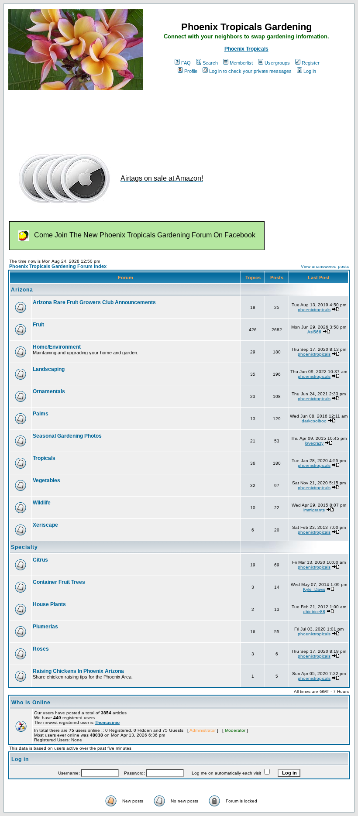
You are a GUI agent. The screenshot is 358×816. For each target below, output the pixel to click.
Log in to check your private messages (250, 71)
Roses (41, 649)
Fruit (38, 325)
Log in (309, 71)
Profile (190, 71)
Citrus (40, 560)
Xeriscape (45, 525)
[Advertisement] (167, 117)
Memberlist (241, 62)
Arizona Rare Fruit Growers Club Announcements (94, 302)
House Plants (49, 604)
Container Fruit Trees (59, 582)
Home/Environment (57, 347)
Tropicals (44, 458)
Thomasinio (107, 722)
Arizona (22, 290)
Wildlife (42, 503)
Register (311, 62)
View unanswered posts (325, 266)
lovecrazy (314, 443)
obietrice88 (314, 611)
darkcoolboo (314, 420)
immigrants (314, 509)
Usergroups (277, 62)
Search (210, 62)
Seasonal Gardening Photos (67, 436)
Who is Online (31, 702)
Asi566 (314, 331)
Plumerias (45, 627)
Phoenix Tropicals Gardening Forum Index (58, 266)
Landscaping (49, 369)
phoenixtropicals (314, 309)
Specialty (24, 547)
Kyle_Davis (314, 589)
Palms (40, 414)
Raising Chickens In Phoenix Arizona (78, 671)
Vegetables (46, 480)
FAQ (186, 62)
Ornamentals (49, 391)
